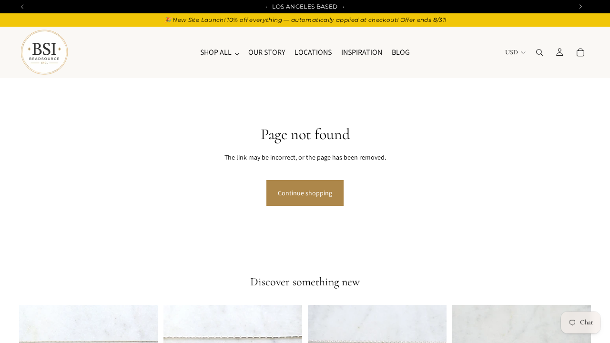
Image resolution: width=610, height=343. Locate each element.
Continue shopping (305, 193)
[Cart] (580, 52)
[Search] (539, 52)
